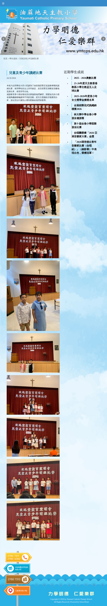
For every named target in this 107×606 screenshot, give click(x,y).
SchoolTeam (84, 602)
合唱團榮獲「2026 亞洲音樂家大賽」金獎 (84, 134)
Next (103, 39)
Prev (3, 39)
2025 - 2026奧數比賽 (85, 77)
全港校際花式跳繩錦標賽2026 (84, 107)
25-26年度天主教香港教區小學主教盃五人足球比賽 (84, 87)
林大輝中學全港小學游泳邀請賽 (84, 116)
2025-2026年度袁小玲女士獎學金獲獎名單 (84, 98)
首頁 (5, 59)
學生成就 (13, 59)
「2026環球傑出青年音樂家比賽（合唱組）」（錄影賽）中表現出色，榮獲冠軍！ (84, 147)
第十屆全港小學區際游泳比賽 (84, 125)
